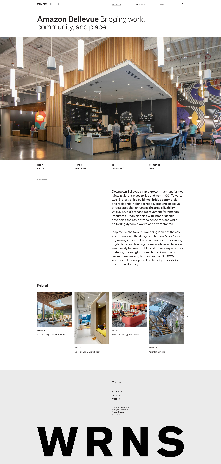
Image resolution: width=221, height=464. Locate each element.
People (163, 4)
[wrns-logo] (48, 4)
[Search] (183, 4)
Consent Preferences (118, 415)
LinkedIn (116, 395)
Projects (116, 4)
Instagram (117, 392)
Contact (117, 382)
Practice (140, 4)
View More (42, 180)
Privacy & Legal (118, 412)
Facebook (116, 399)
